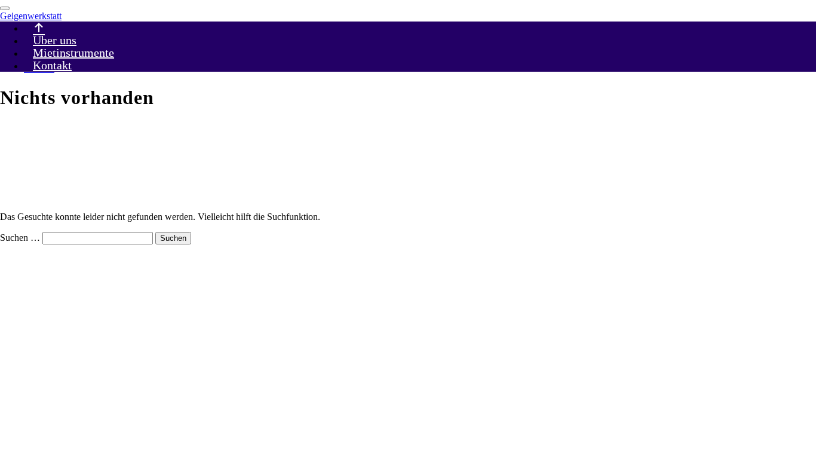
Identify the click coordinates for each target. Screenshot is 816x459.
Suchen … (20, 237)
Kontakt (52, 65)
